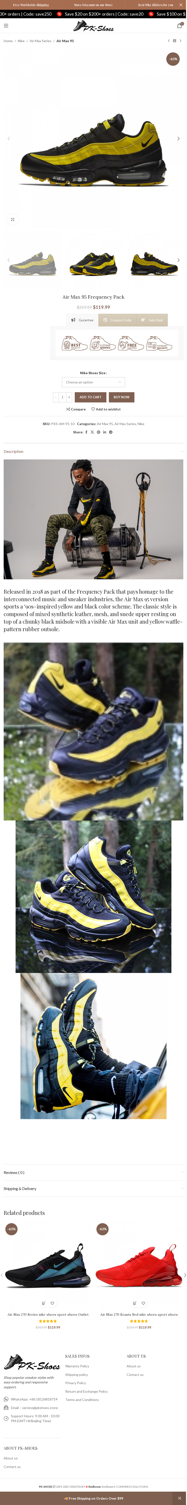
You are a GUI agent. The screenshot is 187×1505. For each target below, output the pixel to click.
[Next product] (180, 41)
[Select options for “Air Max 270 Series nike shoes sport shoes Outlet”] (43, 1303)
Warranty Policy (77, 1366)
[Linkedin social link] (105, 432)
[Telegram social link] (111, 432)
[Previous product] (169, 41)
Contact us (12, 1467)
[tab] (82, 320)
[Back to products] (175, 41)
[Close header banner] (181, 5)
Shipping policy (76, 1374)
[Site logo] (93, 25)
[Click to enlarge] (12, 219)
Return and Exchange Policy (86, 1391)
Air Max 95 (65, 41)
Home (8, 41)
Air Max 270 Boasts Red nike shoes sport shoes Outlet (139, 1317)
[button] (8, 138)
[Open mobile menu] (6, 25)
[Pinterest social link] (98, 432)
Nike (21, 41)
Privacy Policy (75, 1383)
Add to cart (91, 397)
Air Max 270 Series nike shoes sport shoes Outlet (48, 1314)
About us (11, 1458)
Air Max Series (40, 41)
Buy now (122, 397)
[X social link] (92, 432)
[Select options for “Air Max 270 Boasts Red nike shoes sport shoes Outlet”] (135, 1303)
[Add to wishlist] (52, 1303)
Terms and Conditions (82, 1400)
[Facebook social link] (86, 432)
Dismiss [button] (179, 1498)
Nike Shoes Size (92, 373)
